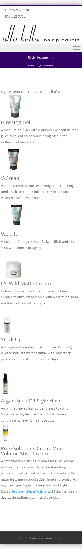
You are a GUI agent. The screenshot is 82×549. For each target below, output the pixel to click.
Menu (41, 48)
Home (31, 65)
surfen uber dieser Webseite (29, 491)
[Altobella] (41, 41)
